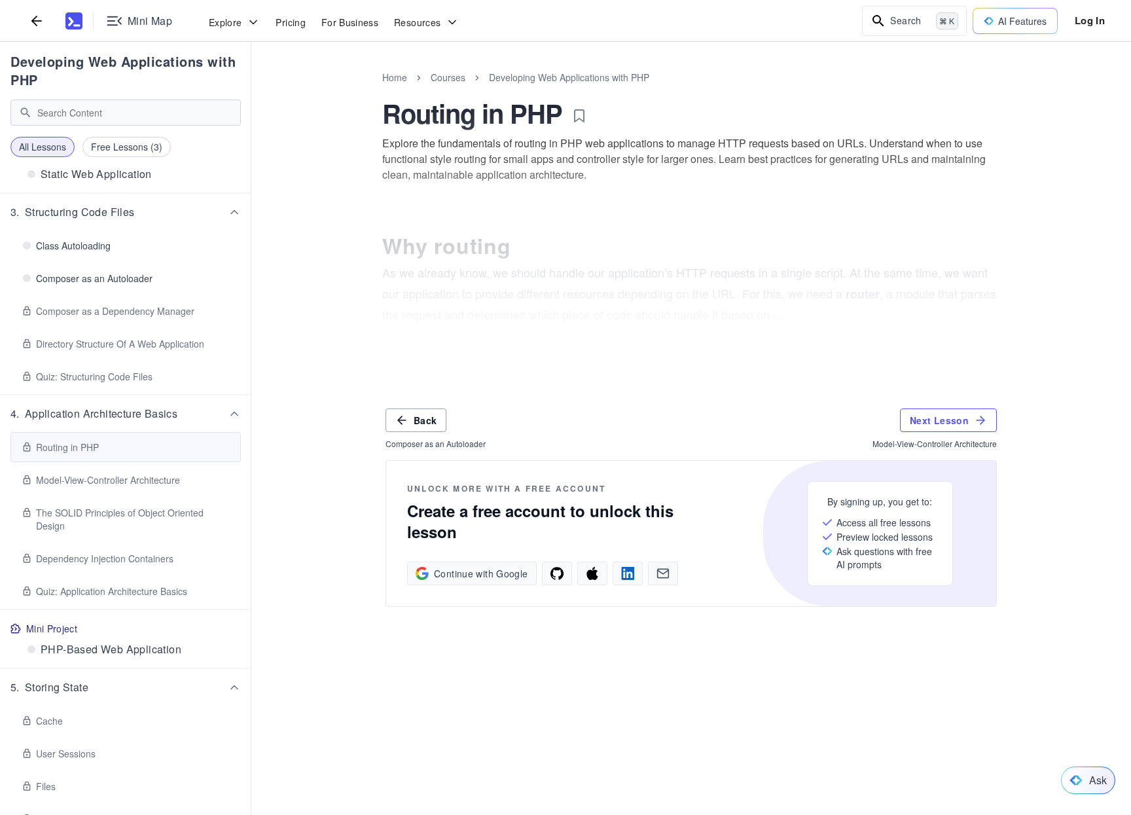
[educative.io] (73, 20)
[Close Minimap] (251, 92)
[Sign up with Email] (663, 573)
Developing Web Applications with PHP (123, 70)
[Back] (36, 20)
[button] (125, 212)
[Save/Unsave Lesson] (579, 115)
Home (394, 77)
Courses (448, 77)
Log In (1090, 20)
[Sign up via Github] (557, 573)
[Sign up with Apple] (592, 573)
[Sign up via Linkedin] (628, 573)
